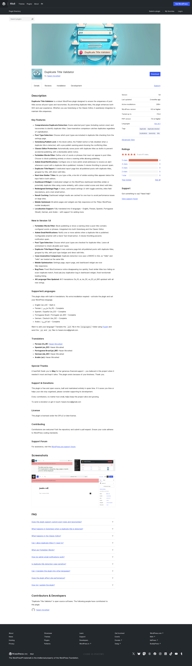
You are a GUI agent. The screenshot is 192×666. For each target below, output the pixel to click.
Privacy (11, 644)
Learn (81, 633)
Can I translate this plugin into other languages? (51, 571)
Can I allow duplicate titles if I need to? (48, 543)
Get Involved (119, 633)
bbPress (154, 640)
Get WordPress (181, 4)
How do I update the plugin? (43, 585)
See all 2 (157, 124)
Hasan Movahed (55, 344)
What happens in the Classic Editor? (46, 536)
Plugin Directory (15, 11)
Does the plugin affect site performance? (48, 578)
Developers (83, 640)
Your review (126, 180)
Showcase (48, 633)
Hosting (12, 640)
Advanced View (128, 140)
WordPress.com (156, 633)
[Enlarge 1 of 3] (69, 462)
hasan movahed (53, 76)
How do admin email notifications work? (48, 557)
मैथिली (32, 654)
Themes (47, 637)
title (158, 133)
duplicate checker (154, 129)
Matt (152, 637)
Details (36, 86)
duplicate (143, 129)
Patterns (47, 644)
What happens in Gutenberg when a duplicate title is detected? (57, 529)
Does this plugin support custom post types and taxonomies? (57, 522)
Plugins (46, 640)
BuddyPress (155, 644)
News (11, 637)
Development (76, 86)
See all (157, 180)
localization (143, 133)
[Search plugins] (32, 19)
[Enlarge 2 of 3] (112, 462)
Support (157, 86)
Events (117, 637)
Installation (61, 86)
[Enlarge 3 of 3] (112, 477)
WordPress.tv (85, 644)
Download (155, 74)
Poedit (105, 327)
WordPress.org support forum (63, 447)
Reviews (48, 86)
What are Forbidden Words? (43, 550)
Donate (118, 640)
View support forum (130, 199)
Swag (118, 644)
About (11, 633)
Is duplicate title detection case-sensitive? (49, 564)
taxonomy (152, 133)
